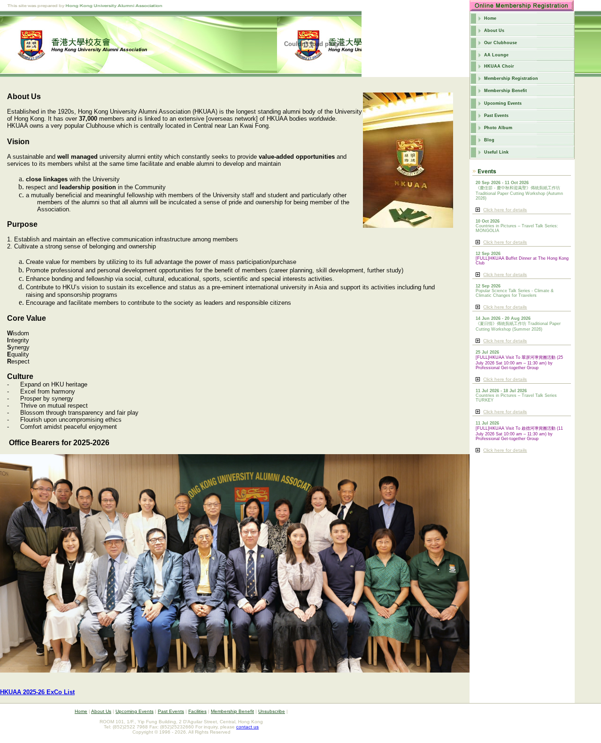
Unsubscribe (271, 711)
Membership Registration (511, 78)
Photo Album (498, 127)
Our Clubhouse (500, 42)
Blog (489, 140)
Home (490, 18)
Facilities (197, 711)
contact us (247, 726)
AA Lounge (496, 55)
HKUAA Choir (499, 66)
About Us (494, 30)
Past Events (496, 115)
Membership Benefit (505, 90)
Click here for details (505, 209)
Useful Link (496, 152)
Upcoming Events (503, 103)
